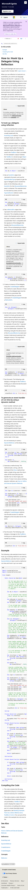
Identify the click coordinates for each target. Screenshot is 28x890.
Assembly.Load (8, 135)
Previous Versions (14, 881)
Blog (22, 881)
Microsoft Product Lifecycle (11, 26)
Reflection (8, 38)
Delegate (8, 268)
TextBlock (13, 152)
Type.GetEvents (8, 193)
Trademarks (4, 887)
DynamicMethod (9, 443)
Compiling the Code (7, 52)
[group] (15, 204)
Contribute (4, 883)
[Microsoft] (14, 17)
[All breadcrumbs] (2, 38)
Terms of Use (20, 885)
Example (4, 49)
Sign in (25, 17)
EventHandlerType (9, 179)
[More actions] (25, 38)
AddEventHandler (16, 115)
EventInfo (13, 117)
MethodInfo (11, 209)
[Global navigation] (1, 17)
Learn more (21, 71)
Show (15, 470)
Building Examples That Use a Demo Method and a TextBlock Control (14, 813)
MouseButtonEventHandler (13, 263)
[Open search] (20, 17)
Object (24, 157)
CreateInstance (5, 847)
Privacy (10, 883)
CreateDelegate (14, 286)
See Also (4, 54)
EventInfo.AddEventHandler (13, 356)
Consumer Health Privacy (7, 885)
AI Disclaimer (4, 881)
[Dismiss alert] (25, 2)
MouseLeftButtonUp (21, 186)
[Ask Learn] (18, 38)
